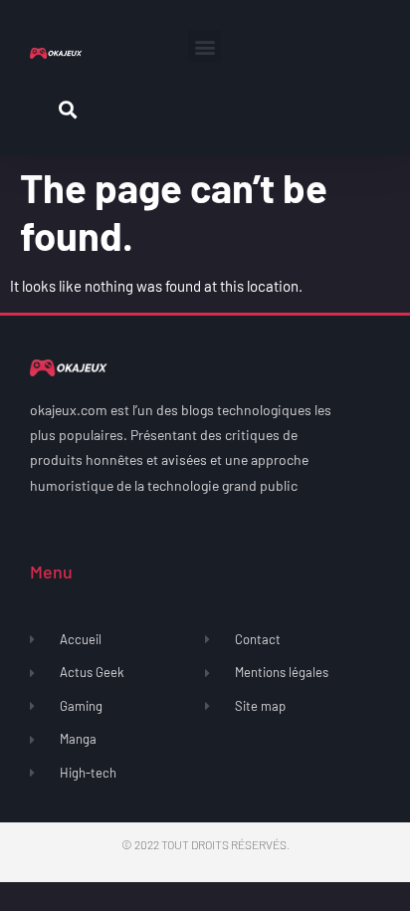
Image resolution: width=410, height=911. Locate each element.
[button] (204, 46)
